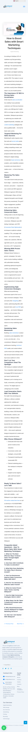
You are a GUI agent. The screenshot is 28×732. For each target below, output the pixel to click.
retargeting (15, 300)
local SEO (18, 307)
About (18, 677)
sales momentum (14, 333)
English (16, 0)
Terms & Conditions (20, 689)
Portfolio (19, 679)
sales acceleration (17, 99)
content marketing (9, 124)
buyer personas (15, 160)
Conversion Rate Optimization (13, 227)
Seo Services (6, 709)
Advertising (6, 712)
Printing (5, 714)
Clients (19, 682)
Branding (5, 716)
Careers (19, 684)
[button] (12, 664)
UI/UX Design (6, 718)
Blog (18, 686)
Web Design (6, 707)
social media (15, 141)
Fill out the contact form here (12, 500)
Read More (7, 664)
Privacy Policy (20, 692)
